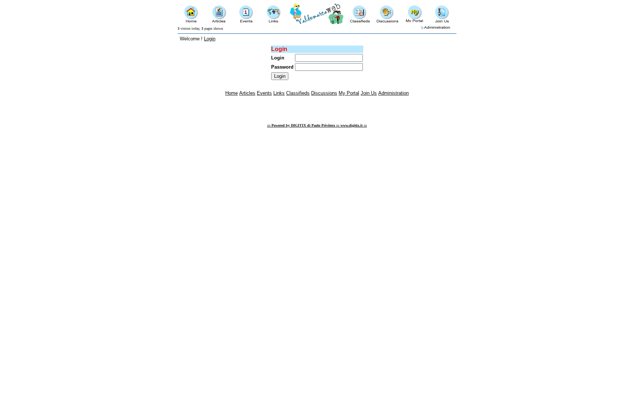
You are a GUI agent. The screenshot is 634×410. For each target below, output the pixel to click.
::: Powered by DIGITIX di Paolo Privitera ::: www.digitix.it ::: (317, 125)
